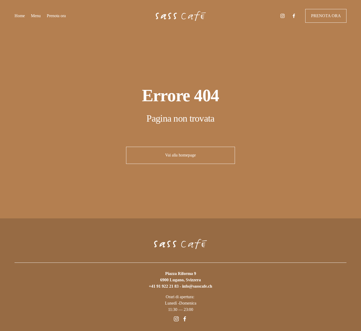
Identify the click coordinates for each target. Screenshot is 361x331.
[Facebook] (294, 16)
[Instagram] (282, 16)
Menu (36, 15)
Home (20, 15)
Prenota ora (56, 15)
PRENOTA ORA (326, 15)
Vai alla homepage (180, 155)
